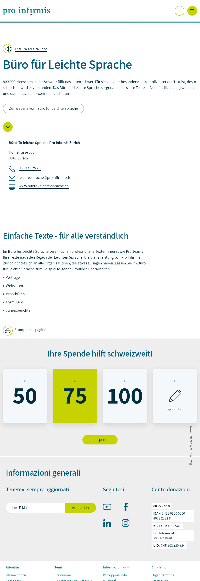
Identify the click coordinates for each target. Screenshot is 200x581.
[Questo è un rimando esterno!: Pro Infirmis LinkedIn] (109, 524)
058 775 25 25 (30, 168)
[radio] (25, 396)
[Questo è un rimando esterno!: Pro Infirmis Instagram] (127, 524)
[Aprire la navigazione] (192, 11)
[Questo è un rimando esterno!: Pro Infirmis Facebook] (127, 508)
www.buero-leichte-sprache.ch (44, 186)
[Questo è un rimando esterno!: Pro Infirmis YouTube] (109, 508)
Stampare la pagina (30, 330)
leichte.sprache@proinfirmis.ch (44, 177)
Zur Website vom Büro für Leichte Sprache (43, 108)
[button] (26, 49)
